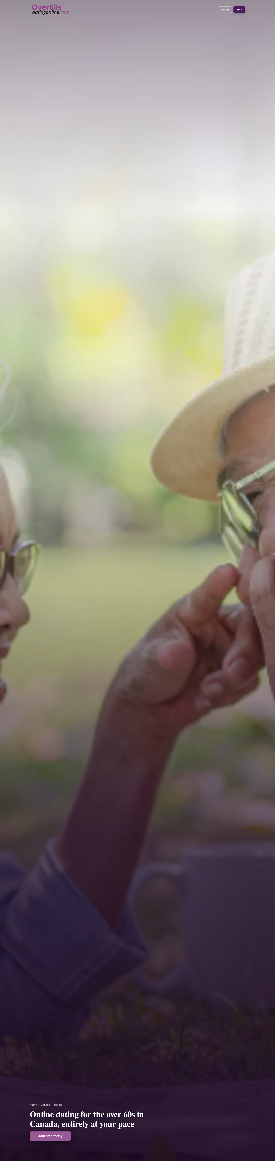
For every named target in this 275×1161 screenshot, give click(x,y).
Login (225, 9)
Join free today (50, 1136)
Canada (45, 1104)
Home (33, 1104)
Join (239, 9)
